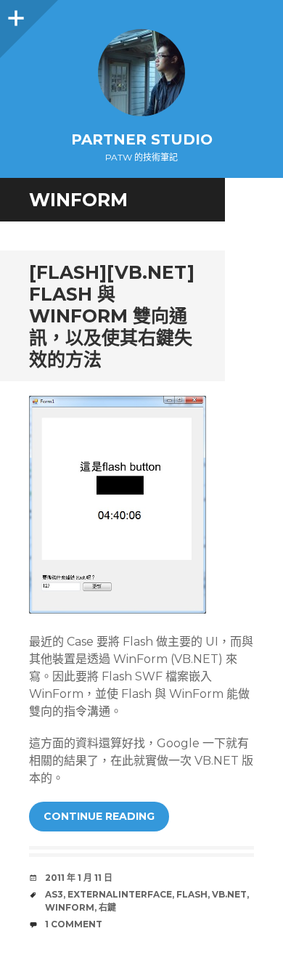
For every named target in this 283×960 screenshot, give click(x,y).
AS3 (54, 894)
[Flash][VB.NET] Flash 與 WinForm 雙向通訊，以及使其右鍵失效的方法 (111, 315)
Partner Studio (142, 139)
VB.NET (229, 894)
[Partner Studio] (141, 72)
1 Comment (73, 924)
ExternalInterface (119, 894)
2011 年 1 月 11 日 (78, 877)
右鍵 (107, 907)
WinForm (69, 907)
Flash (192, 894)
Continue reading (99, 816)
